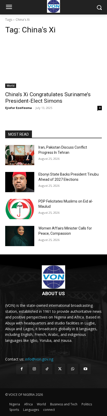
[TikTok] (47, 369)
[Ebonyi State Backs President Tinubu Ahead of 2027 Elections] (19, 182)
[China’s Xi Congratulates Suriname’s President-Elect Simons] (53, 64)
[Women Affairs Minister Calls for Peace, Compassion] (19, 236)
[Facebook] (21, 369)
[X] (60, 369)
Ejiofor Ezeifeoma (18, 108)
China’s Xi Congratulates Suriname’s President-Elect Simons (48, 97)
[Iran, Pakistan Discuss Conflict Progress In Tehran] (19, 155)
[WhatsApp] (73, 369)
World (11, 85)
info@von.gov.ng (39, 359)
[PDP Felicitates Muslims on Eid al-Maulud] (19, 209)
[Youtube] (85, 369)
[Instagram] (34, 369)
